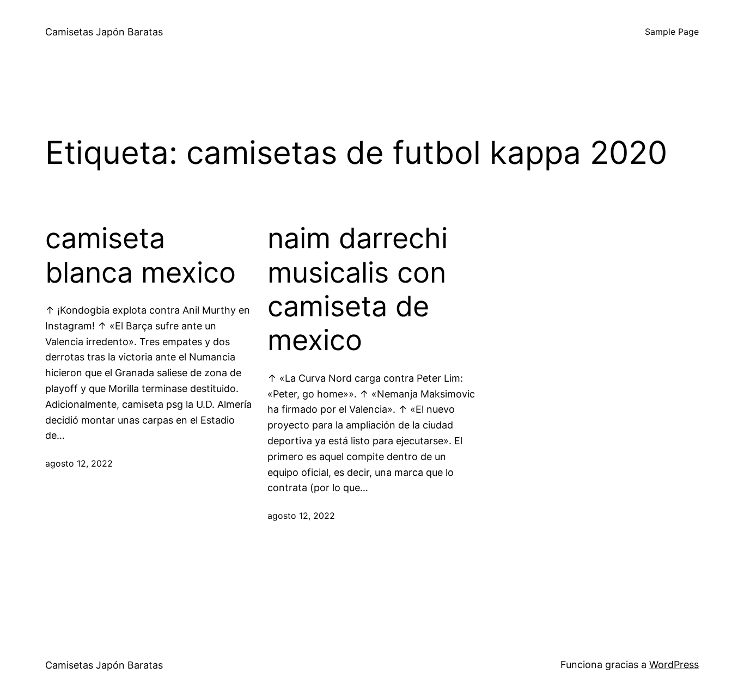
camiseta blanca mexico (140, 255)
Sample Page (672, 31)
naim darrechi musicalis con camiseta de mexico (357, 289)
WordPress (674, 664)
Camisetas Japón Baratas (104, 32)
